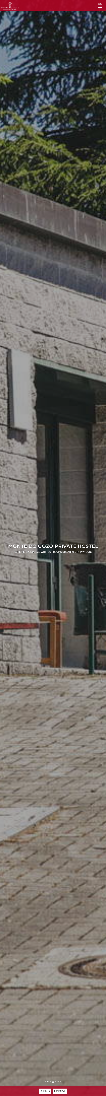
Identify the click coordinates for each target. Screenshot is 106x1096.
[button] (8, 548)
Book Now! (59, 1091)
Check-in (45, 1091)
